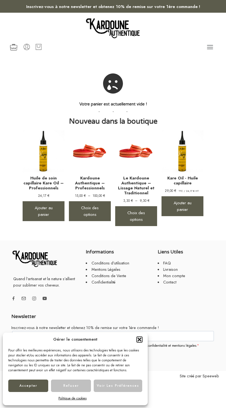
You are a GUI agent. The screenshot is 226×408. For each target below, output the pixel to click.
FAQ (167, 263)
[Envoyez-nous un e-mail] (23, 298)
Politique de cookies (72, 398)
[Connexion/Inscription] (27, 47)
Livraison (170, 269)
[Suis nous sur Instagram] (34, 298)
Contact (169, 282)
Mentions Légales (106, 269)
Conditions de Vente (109, 276)
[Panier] (38, 47)
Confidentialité (103, 282)
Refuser (71, 385)
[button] (139, 339)
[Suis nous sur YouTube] (44, 298)
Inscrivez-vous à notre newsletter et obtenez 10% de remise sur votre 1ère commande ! (113, 7)
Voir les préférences (118, 385)
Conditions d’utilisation (110, 263)
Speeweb (211, 376)
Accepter (28, 385)
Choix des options (90, 211)
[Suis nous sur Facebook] (13, 298)
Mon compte (174, 276)
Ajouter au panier (44, 211)
